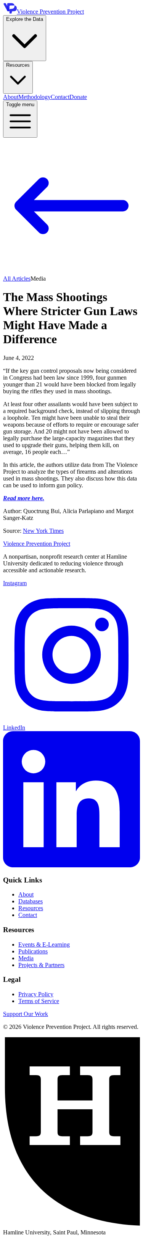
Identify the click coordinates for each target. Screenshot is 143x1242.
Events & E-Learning (44, 944)
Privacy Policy (35, 994)
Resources (18, 65)
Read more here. (23, 498)
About (10, 97)
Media (26, 958)
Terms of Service (38, 1001)
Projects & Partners (41, 965)
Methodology (34, 97)
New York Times (43, 531)
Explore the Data (24, 19)
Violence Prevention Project (36, 543)
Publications (33, 951)
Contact (60, 97)
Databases (30, 901)
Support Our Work (25, 1014)
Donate (78, 97)
